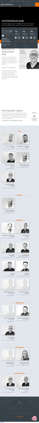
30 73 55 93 (12, 365)
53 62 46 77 (12, 320)
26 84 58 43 (4, 148)
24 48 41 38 (12, 167)
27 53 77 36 (18, 294)
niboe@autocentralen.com (25, 257)
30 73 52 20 (18, 257)
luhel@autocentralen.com (25, 276)
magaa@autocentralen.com (25, 392)
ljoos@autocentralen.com (10, 276)
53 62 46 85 (26, 391)
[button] (37, 4)
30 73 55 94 (18, 276)
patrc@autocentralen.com (25, 148)
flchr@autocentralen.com (24, 66)
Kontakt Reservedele (6, 41)
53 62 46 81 (26, 238)
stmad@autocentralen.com (10, 321)
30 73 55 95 (4, 257)
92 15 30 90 (18, 167)
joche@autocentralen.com (10, 148)
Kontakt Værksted (5, 40)
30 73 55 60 (18, 148)
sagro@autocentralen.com (25, 365)
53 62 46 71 (4, 238)
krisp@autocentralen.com (10, 238)
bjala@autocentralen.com (25, 320)
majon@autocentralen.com (10, 295)
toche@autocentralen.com (10, 340)
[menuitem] (12, 1)
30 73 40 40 (4, 276)
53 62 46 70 (18, 365)
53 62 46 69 (12, 294)
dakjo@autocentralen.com (10, 257)
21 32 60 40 (22, 65)
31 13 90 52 (4, 340)
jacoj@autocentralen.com (25, 294)
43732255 (7, 35)
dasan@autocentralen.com (25, 239)
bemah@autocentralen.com (10, 366)
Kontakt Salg (4, 38)
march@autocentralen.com (10, 168)
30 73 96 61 (18, 320)
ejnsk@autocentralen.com (25, 167)
